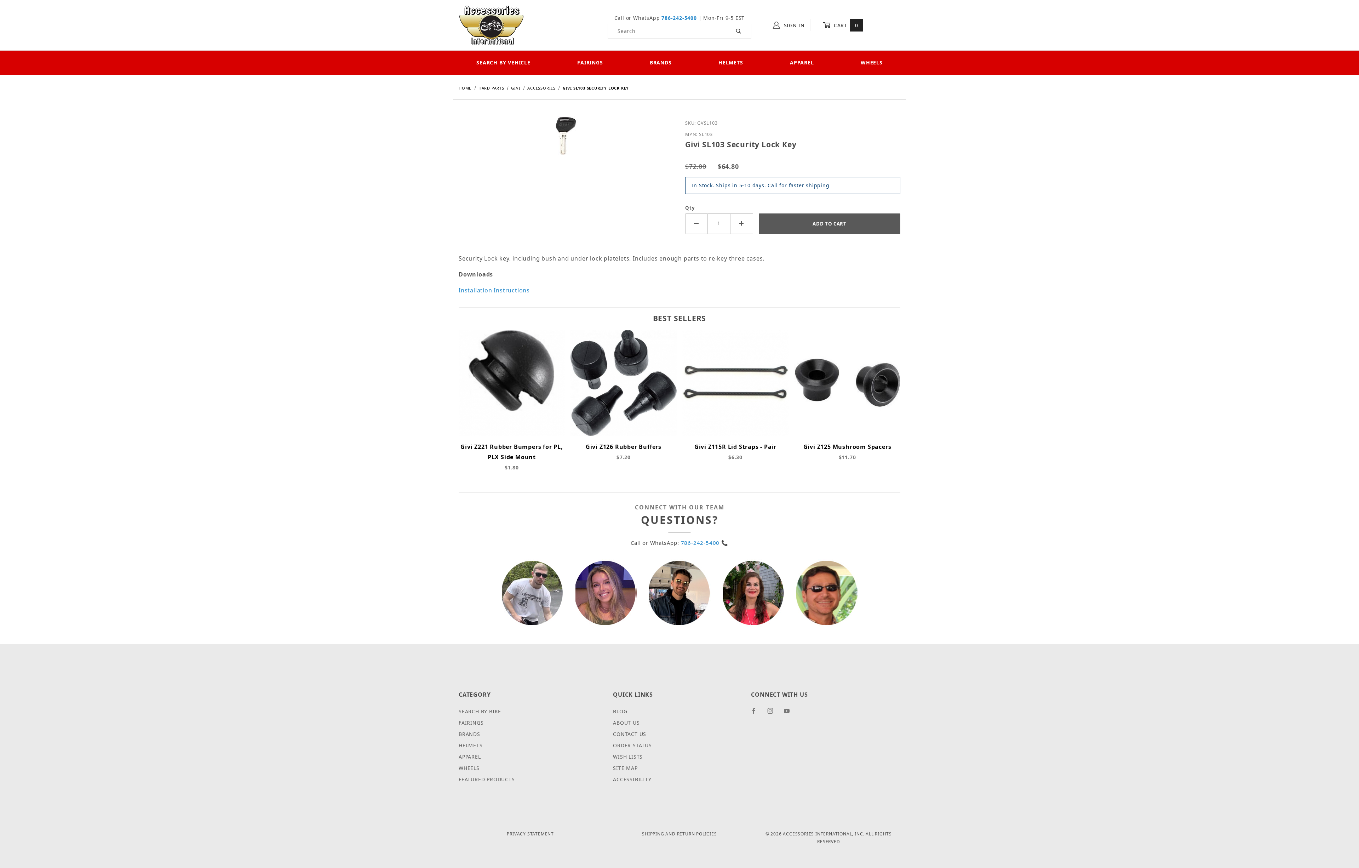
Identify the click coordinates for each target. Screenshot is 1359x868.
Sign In (793, 25)
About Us (626, 722)
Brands (661, 62)
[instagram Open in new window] (773, 713)
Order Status (632, 745)
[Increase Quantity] (741, 223)
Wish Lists (628, 756)
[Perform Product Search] (739, 31)
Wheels (872, 62)
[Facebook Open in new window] (757, 713)
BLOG (620, 711)
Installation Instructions (494, 290)
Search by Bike (480, 711)
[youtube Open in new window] (790, 713)
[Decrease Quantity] (696, 223)
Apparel (802, 62)
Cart (845, 25)
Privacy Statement (530, 834)
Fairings (590, 62)
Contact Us (629, 734)
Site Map (625, 768)
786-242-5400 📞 (704, 542)
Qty (690, 208)
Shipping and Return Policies (679, 834)
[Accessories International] (491, 24)
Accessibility (632, 779)
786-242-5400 (679, 18)
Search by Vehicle (503, 62)
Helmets (730, 62)
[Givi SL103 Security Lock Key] (566, 141)
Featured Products (487, 779)
